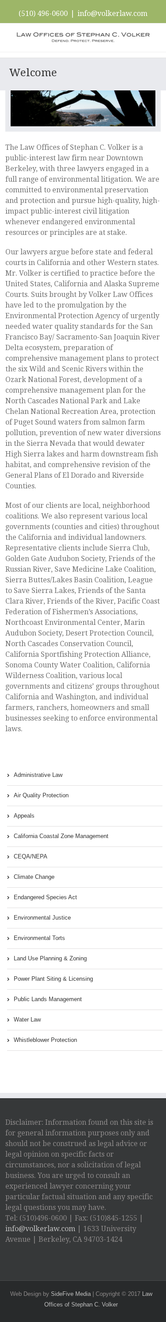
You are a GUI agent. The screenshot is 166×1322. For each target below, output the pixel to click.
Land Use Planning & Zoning (50, 958)
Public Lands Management (48, 999)
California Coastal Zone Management (61, 836)
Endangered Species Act (45, 897)
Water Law (27, 1019)
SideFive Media (71, 1294)
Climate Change (34, 877)
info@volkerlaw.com (112, 13)
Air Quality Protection (41, 795)
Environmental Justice (42, 917)
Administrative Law (38, 775)
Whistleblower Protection (45, 1040)
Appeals (24, 815)
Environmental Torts (39, 938)
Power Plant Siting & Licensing (53, 978)
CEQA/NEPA (30, 856)
